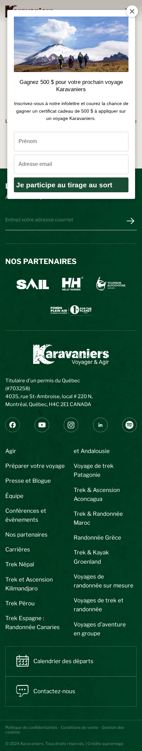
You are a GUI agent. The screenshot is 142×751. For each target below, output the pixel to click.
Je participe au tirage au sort (64, 185)
